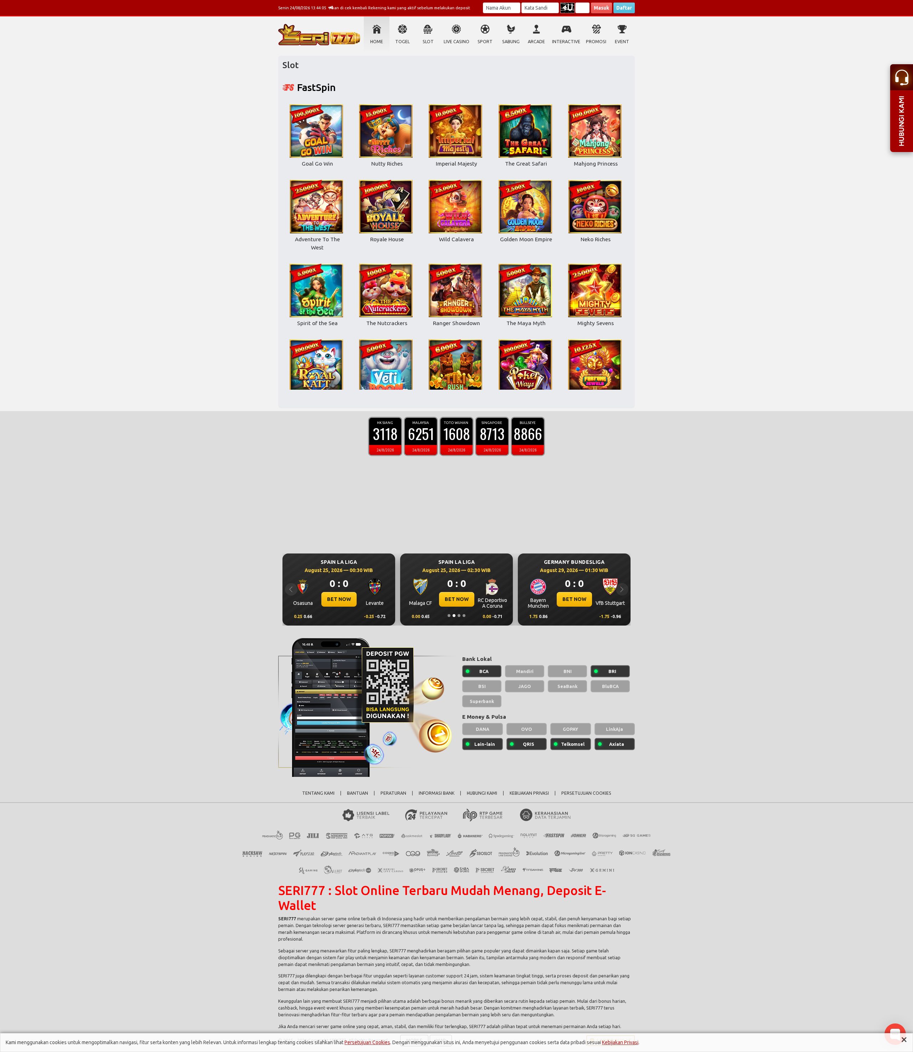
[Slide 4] (464, 616)
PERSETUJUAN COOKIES (586, 793)
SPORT (485, 41)
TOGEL (402, 41)
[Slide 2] (454, 616)
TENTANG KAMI (318, 793)
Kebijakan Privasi (620, 1042)
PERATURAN (393, 793)
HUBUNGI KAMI (482, 793)
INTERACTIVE (566, 41)
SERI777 (287, 918)
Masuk (601, 8)
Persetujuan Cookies (367, 1042)
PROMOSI (596, 41)
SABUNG (511, 41)
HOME (376, 41)
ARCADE (536, 41)
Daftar (624, 8)
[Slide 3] (459, 616)
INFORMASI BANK (436, 793)
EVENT (622, 41)
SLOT (428, 41)
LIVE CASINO (456, 41)
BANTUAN (357, 793)
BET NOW (339, 599)
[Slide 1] (449, 616)
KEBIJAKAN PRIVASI (529, 793)
